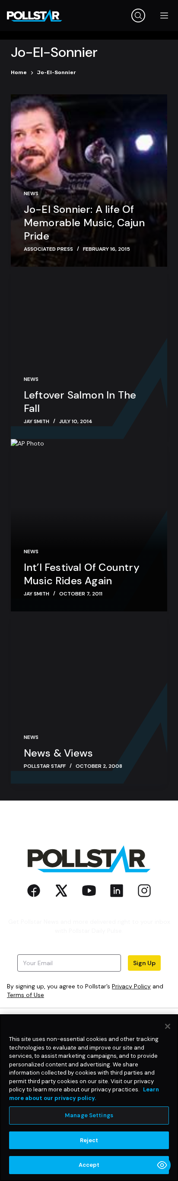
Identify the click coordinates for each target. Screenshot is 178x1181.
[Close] (167, 1026)
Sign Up (144, 963)
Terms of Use (25, 995)
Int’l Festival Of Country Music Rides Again (82, 574)
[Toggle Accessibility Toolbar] (162, 1165)
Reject (89, 1140)
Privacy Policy (131, 986)
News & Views (58, 753)
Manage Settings (89, 1115)
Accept (89, 1165)
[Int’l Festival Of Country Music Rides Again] (89, 525)
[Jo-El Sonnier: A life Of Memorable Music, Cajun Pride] (89, 180)
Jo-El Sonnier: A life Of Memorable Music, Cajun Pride (84, 223)
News (31, 193)
